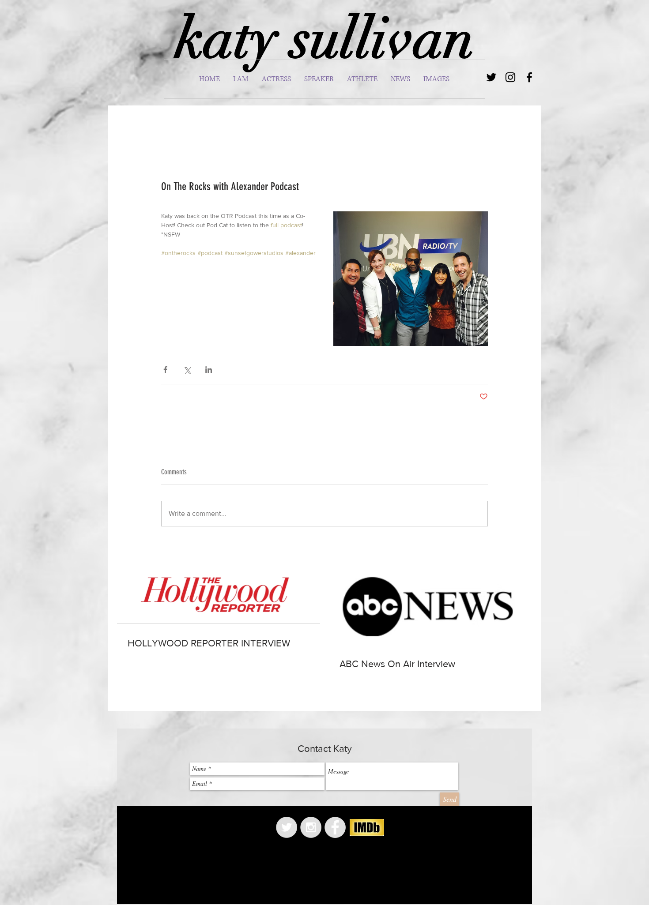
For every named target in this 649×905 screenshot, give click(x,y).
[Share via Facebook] (165, 369)
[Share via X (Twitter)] (187, 369)
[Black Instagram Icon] (510, 77)
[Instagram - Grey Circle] (310, 827)
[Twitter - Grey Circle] (286, 827)
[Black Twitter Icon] (491, 77)
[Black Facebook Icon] (529, 77)
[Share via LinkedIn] (208, 369)
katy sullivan (325, 38)
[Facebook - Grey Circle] (335, 827)
